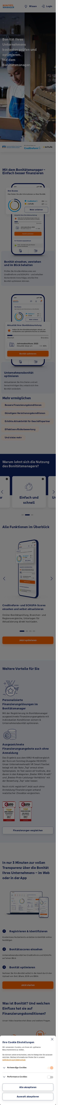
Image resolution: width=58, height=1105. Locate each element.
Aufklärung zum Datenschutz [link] (13, 1060)
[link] (4, 1068)
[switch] (50, 1068)
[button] (27, 1087)
